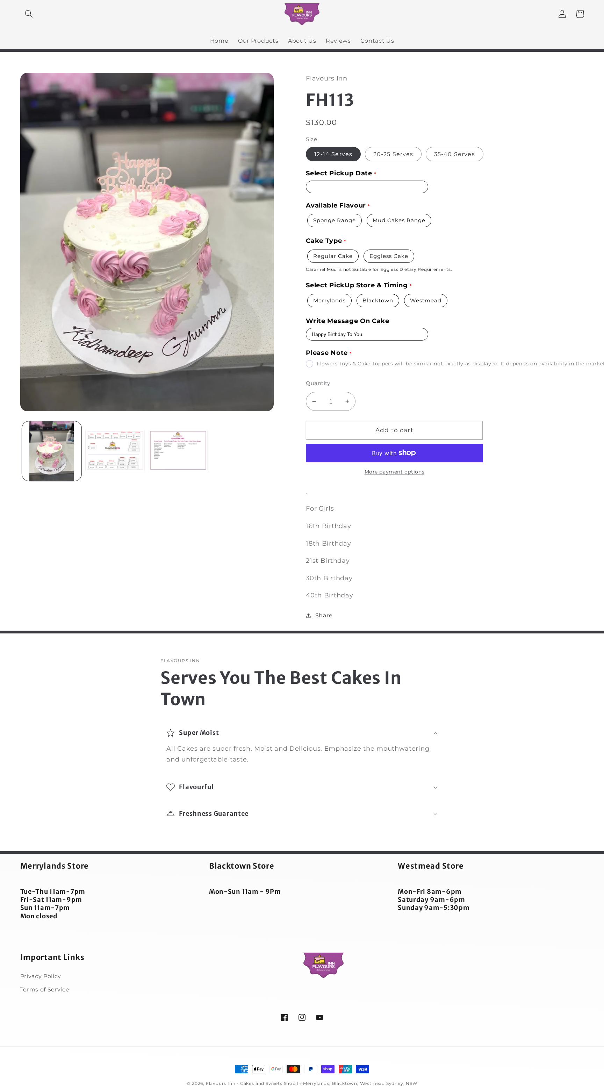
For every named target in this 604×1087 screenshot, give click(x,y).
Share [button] (323, 615)
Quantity (318, 383)
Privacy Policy (41, 976)
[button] (29, 14)
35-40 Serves (454, 153)
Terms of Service (45, 989)
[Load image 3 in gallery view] (178, 451)
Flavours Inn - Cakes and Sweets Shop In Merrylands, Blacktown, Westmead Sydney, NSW (311, 1083)
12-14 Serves (333, 153)
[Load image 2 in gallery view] (114, 451)
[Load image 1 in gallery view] (51, 451)
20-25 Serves (393, 153)
